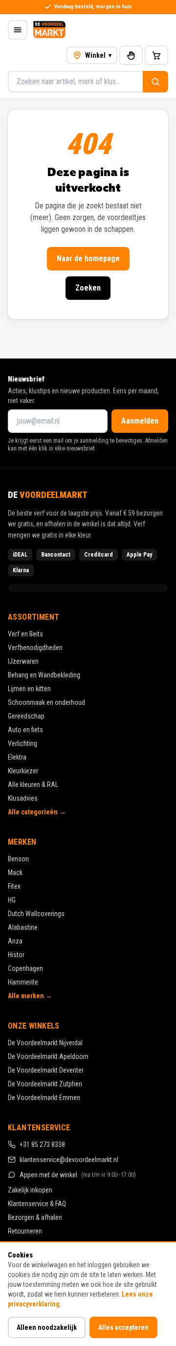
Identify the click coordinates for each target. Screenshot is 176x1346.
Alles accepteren (123, 1327)
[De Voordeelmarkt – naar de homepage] (49, 30)
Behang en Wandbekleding (44, 675)
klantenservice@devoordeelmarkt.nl (69, 1160)
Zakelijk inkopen (30, 1190)
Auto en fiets (25, 730)
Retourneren (25, 1231)
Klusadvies (23, 798)
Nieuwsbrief (26, 379)
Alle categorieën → (37, 812)
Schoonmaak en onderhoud (46, 702)
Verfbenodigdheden (35, 647)
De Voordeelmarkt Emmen (44, 1097)
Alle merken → (30, 996)
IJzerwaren (23, 661)
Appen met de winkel (78, 1175)
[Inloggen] (131, 55)
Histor (16, 955)
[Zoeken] (155, 81)
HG (12, 900)
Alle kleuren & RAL (33, 784)
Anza (15, 941)
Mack (15, 872)
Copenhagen (25, 968)
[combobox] (75, 81)
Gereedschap (26, 716)
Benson (18, 859)
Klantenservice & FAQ (37, 1204)
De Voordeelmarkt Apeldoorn (48, 1056)
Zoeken (88, 287)
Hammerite (23, 982)
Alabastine (23, 927)
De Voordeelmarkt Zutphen (45, 1084)
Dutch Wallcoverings (36, 914)
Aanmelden (139, 421)
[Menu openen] (17, 30)
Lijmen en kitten (29, 689)
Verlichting (22, 743)
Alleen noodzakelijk (47, 1327)
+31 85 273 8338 (42, 1144)
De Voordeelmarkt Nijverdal (45, 1043)
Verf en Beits (25, 634)
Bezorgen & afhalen (35, 1217)
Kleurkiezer (23, 771)
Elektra (17, 757)
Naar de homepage (88, 258)
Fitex (14, 886)
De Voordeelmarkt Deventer (46, 1070)
